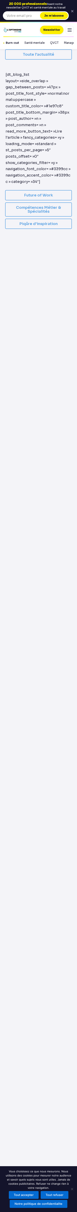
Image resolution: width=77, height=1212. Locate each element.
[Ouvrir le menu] (70, 30)
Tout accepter (24, 1195)
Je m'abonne (54, 15)
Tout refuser (54, 1195)
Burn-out (12, 43)
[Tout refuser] (72, 1189)
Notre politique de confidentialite (38, 1204)
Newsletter (51, 30)
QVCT (54, 43)
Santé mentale (34, 43)
